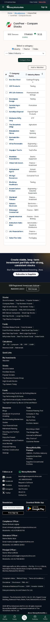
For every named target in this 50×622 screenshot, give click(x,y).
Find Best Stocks (9, 372)
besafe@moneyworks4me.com (30, 476)
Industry (17, 49)
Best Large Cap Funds (28, 333)
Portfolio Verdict (32, 423)
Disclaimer (6, 582)
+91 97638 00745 (18, 530)
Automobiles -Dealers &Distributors (32, 225)
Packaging (33, 238)
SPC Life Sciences (16, 93)
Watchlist (6, 361)
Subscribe (42, 2)
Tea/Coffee (33, 150)
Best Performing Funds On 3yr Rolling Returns (19, 393)
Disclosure (16, 582)
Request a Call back (25, 483)
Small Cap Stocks (28, 313)
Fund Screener (26, 327)
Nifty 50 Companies (10, 310)
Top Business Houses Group (13, 378)
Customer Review (32, 441)
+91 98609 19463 (17, 545)
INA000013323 (17, 289)
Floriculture (33, 105)
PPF (25, 344)
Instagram (9, 489)
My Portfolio (30, 420)
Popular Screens (33, 300)
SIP (4, 344)
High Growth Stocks (10, 307)
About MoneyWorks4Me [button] (37, 613)
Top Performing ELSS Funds (13, 396)
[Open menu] (3, 7)
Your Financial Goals (10, 425)
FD (8, 344)
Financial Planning (9, 447)
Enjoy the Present (9, 437)
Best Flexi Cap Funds (10, 333)
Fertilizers (32, 137)
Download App (10, 2)
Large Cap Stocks (22, 316)
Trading (33, 86)
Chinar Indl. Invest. (16, 163)
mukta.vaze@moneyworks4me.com (20, 542)
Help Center (33, 2)
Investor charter (37, 586)
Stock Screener (8, 300)
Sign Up (44, 7)
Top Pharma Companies (11, 319)
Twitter (8, 493)
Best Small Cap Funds (30, 330)
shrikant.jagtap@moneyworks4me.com (21, 527)
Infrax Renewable (16, 144)
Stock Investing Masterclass (13, 419)
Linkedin (8, 477)
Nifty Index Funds (9, 336)
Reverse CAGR (8, 348)
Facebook (9, 481)
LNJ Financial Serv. (16, 231)
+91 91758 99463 (17, 559)
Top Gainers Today (26, 307)
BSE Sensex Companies (11, 313)
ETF (32, 118)
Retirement (19, 348)
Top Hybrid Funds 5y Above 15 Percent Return (20, 403)
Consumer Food (33, 176)
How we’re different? (34, 435)
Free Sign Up (13, 513)
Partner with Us (24, 486)
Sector (27, 49)
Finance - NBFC (32, 210)
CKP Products (14, 86)
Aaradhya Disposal (16, 112)
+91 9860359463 (25, 479)
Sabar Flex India (15, 238)
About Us (21, 492)
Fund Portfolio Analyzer (11, 330)
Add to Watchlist (37, 67)
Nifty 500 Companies (27, 310)
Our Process (23, 489)
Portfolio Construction (11, 450)
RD (22, 344)
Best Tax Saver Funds (25, 336)
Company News (8, 304)
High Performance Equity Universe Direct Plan (19, 400)
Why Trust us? (31, 438)
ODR (28, 586)
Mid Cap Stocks (8, 316)
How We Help (7, 443)
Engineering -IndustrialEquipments (33, 191)
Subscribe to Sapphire (26, 274)
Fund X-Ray (30, 417)
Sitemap (6, 453)
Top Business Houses (24, 304)
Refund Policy (22, 578)
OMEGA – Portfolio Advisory (36, 453)
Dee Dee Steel (14, 80)
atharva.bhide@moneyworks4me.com (21, 556)
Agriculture (33, 125)
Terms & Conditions (36, 578)
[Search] (24, 617)
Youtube (8, 485)
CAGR (31, 344)
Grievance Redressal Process (13, 586)
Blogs (5, 411)
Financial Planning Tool (34, 411)
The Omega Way (32, 432)
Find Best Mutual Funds (11, 327)
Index (36, 49)
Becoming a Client (32, 429)
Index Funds (39, 336)
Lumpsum (14, 344)
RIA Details (32, 289)
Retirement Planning (10, 429)
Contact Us (22, 495)
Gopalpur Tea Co (15, 150)
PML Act (25, 582)
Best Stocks (20, 300)
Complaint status (9, 578)
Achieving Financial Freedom (13, 440)
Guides (5, 422)
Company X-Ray (32, 414)
